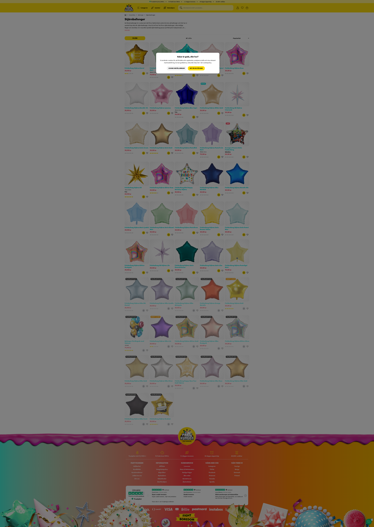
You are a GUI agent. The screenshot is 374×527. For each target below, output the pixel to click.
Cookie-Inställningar (176, 68)
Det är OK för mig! (196, 68)
